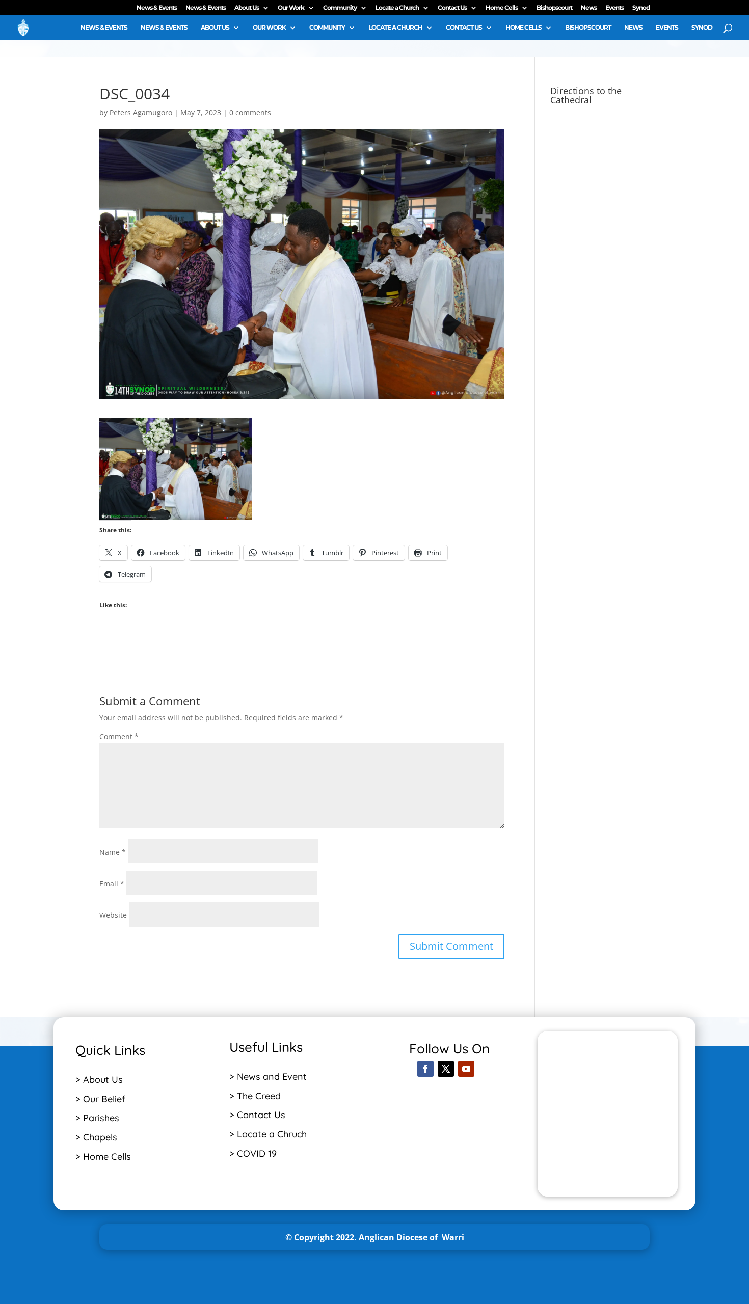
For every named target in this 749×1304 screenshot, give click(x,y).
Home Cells (502, 8)
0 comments (250, 112)
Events (614, 8)
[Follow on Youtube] (466, 1069)
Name (112, 852)
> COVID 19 (253, 1153)
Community (340, 8)
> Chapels (96, 1137)
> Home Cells (103, 1156)
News (589, 8)
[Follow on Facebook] (425, 1069)
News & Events (157, 8)
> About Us (99, 1079)
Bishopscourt (554, 8)
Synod (641, 8)
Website (113, 915)
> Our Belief (100, 1099)
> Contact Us (257, 1115)
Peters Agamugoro (141, 112)
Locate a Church (397, 8)
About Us (246, 8)
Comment (119, 736)
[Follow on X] (446, 1069)
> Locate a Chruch (269, 1134)
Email (111, 883)
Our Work (291, 8)
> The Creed (255, 1096)
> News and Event (268, 1076)
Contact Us (452, 8)
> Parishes (97, 1118)
